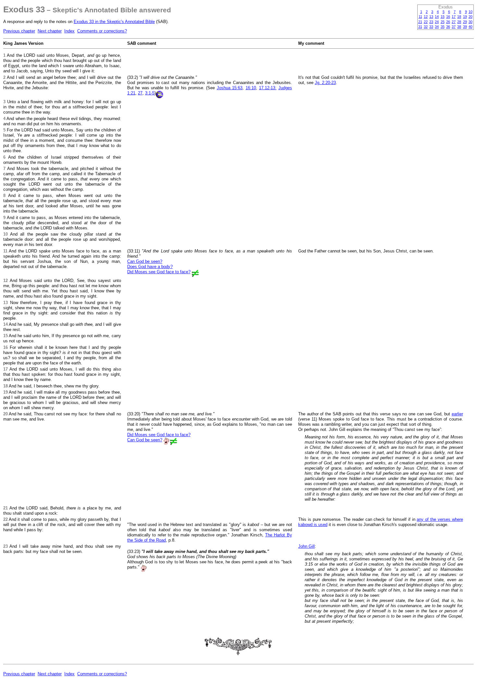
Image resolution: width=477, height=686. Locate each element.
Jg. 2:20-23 (325, 82)
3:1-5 (149, 93)
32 (426, 27)
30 (470, 22)
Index (69, 31)
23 (431, 22)
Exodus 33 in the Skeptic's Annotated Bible (114, 21)
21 (420, 22)
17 (454, 16)
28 (459, 22)
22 (426, 22)
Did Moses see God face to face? (158, 271)
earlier (457, 413)
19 (465, 16)
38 (459, 27)
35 (443, 27)
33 (431, 27)
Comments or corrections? (102, 31)
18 (459, 16)
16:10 (251, 87)
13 (431, 16)
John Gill (306, 546)
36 (448, 27)
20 (470, 16)
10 (470, 12)
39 (465, 27)
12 (426, 16)
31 (420, 27)
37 (454, 27)
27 (454, 22)
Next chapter (50, 31)
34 (437, 27)
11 (420, 16)
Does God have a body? (150, 266)
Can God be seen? (144, 261)
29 (465, 22)
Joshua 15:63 (229, 87)
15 (443, 16)
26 (448, 22)
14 (437, 16)
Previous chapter (19, 31)
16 (448, 16)
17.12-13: (267, 87)
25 (443, 22)
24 (437, 22)
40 (470, 27)
